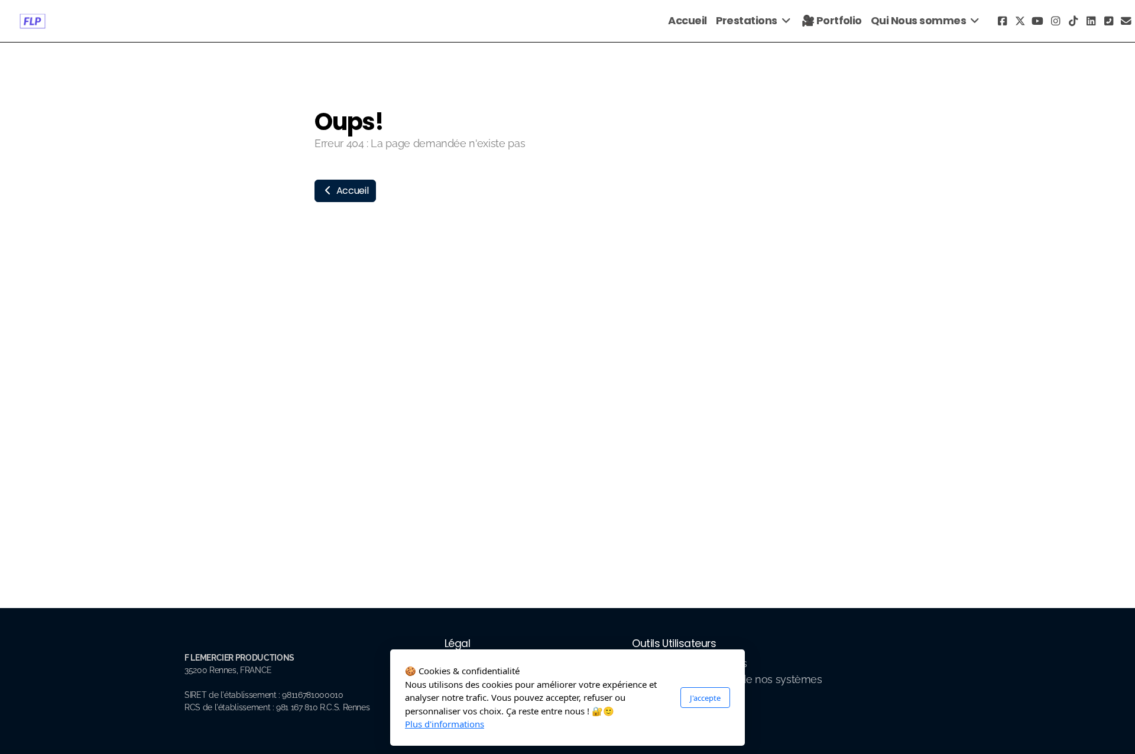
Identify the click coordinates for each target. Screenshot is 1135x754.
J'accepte (705, 697)
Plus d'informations (444, 724)
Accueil (351, 190)
